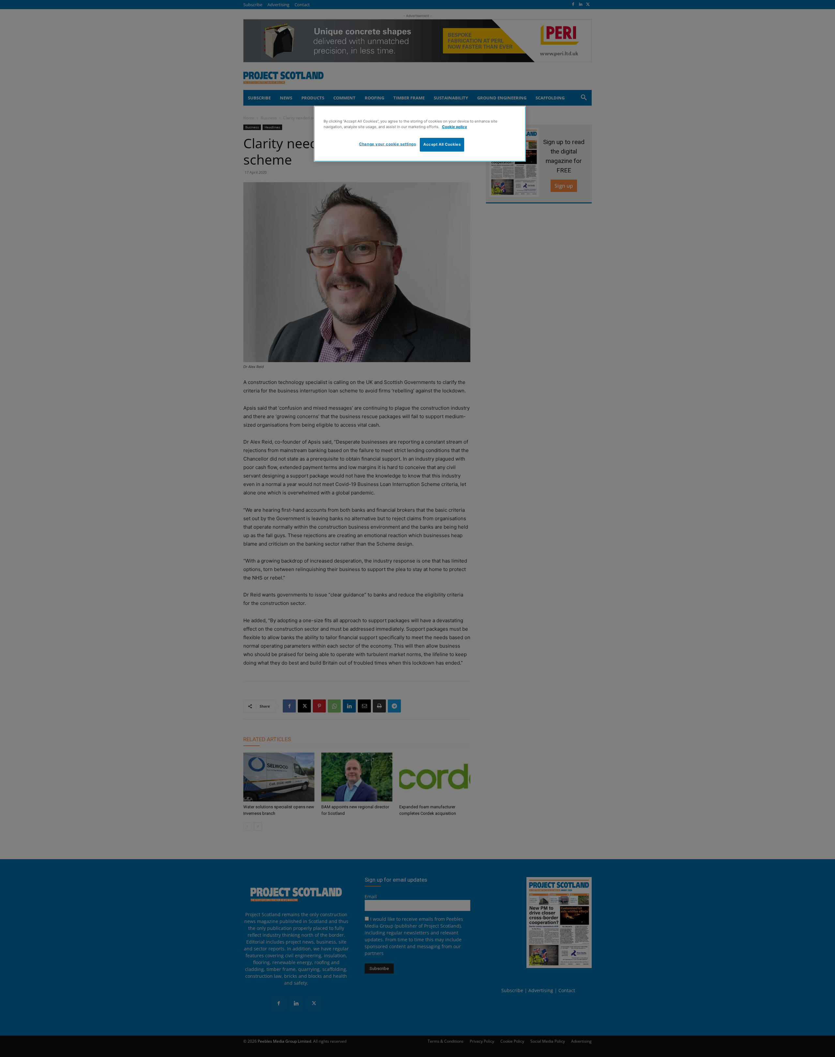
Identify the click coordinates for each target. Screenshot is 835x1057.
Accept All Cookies (442, 144)
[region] (420, 134)
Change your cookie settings (387, 144)
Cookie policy (454, 127)
